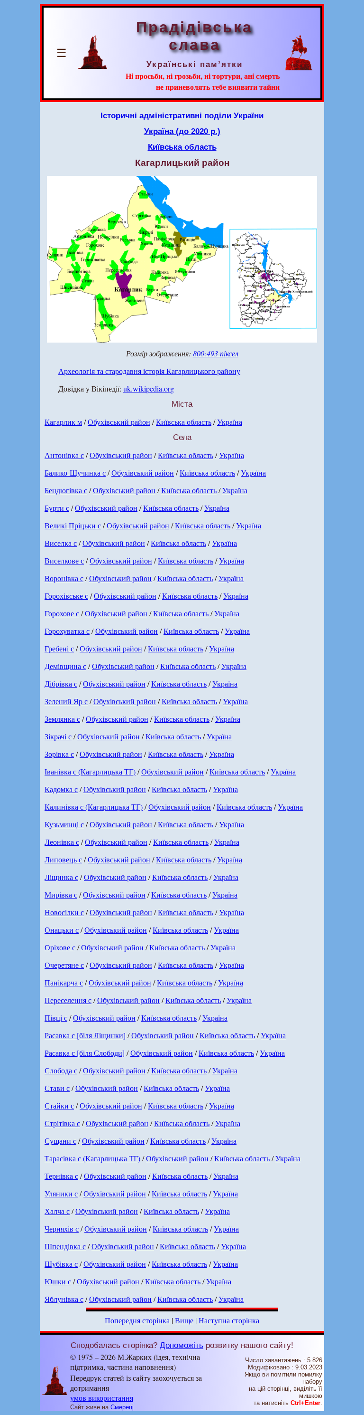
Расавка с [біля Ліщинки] (85, 1035)
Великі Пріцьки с (73, 525)
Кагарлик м (63, 422)
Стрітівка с (62, 1123)
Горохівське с (66, 596)
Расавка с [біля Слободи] (85, 1053)
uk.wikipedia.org (148, 388)
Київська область (182, 147)
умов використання (101, 1398)
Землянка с (62, 719)
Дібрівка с (61, 683)
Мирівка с (61, 894)
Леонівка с (62, 842)
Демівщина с (65, 666)
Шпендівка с (65, 1246)
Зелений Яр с (66, 701)
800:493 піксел (215, 353)
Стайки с (59, 1105)
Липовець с (63, 859)
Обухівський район (119, 422)
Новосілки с (64, 912)
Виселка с (61, 543)
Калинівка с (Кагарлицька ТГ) (94, 807)
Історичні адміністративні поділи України (182, 115)
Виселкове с (64, 560)
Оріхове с (60, 947)
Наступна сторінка (229, 1320)
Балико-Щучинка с (75, 473)
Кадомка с (61, 789)
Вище (184, 1320)
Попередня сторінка (137, 1320)
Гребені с (59, 648)
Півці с (56, 1018)
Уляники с (61, 1193)
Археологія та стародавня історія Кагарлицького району (149, 371)
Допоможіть (181, 1345)
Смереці (122, 1407)
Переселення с (68, 1000)
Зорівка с (59, 754)
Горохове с (62, 613)
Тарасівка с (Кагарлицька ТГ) (92, 1158)
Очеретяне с (64, 965)
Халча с (57, 1211)
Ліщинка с (61, 877)
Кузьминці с (64, 824)
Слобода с (61, 1070)
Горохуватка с (67, 631)
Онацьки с (62, 930)
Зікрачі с (58, 736)
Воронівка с (64, 578)
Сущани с (60, 1141)
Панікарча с (64, 982)
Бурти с (57, 508)
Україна (229, 422)
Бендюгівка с (66, 490)
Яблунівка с (64, 1299)
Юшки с (58, 1281)
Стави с (57, 1088)
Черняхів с (62, 1228)
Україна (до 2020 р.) (182, 131)
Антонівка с (64, 455)
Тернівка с (61, 1176)
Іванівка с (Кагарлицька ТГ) (90, 771)
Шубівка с (61, 1264)
